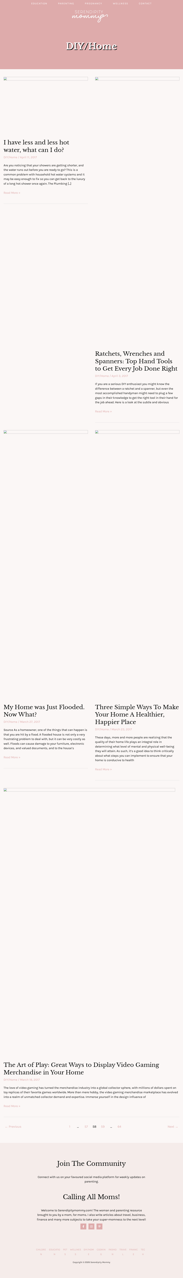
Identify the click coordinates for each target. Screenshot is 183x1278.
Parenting (66, 3)
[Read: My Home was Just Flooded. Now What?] (46, 564)
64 (119, 1127)
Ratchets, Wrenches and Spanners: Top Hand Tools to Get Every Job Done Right (136, 361)
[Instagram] (91, 1226)
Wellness (120, 3)
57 (86, 1127)
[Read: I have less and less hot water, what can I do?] (46, 105)
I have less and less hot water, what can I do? (36, 146)
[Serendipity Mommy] (90, 16)
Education (39, 3)
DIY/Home (10, 157)
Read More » (12, 193)
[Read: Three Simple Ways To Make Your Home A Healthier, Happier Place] (137, 564)
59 (103, 1127)
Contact (145, 3)
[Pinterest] (99, 1226)
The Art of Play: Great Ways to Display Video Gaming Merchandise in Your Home (81, 1068)
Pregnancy (93, 3)
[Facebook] (83, 1226)
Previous (13, 1127)
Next (173, 1127)
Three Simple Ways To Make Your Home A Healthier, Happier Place (137, 715)
